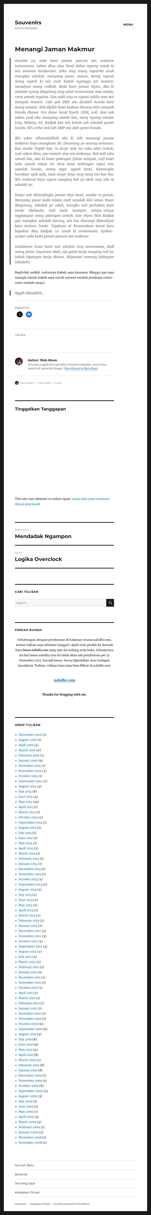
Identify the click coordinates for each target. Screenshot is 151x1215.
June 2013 (26, 900)
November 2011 (30, 982)
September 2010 (30, 1029)
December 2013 (30, 869)
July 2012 (25, 957)
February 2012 (29, 967)
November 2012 (30, 936)
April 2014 (26, 848)
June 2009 (26, 1106)
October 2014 (28, 817)
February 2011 (29, 1003)
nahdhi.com (64, 680)
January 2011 (28, 1008)
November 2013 (30, 874)
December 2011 (29, 977)
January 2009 (28, 1132)
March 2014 (27, 853)
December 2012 (30, 931)
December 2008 (30, 1137)
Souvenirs (28, 22)
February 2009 (29, 1127)
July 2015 (25, 791)
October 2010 (28, 1024)
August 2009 (28, 1096)
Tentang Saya (25, 1183)
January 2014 (28, 864)
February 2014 (29, 858)
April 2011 (26, 993)
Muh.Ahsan (27, 382)
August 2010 (27, 1034)
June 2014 (26, 838)
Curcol (58, 382)
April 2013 (26, 910)
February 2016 (29, 755)
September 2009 (31, 1091)
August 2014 (27, 827)
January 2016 (28, 760)
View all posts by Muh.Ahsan (81, 368)
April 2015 (26, 807)
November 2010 (30, 1018)
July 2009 (25, 1101)
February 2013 (29, 920)
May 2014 (25, 843)
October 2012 (28, 941)
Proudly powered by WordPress (71, 1204)
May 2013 (25, 905)
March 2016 (27, 750)
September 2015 (30, 781)
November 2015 (30, 771)
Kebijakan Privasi (27, 1192)
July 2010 (25, 1039)
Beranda (21, 1174)
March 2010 (27, 1060)
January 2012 (28, 972)
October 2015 (28, 776)
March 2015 (27, 812)
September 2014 (30, 822)
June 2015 (26, 796)
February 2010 (29, 1065)
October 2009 (28, 1086)
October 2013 (28, 879)
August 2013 (27, 889)
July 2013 (25, 895)
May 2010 (25, 1049)
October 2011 (28, 987)
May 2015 (25, 802)
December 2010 (30, 1013)
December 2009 (30, 1075)
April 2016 (26, 745)
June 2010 (26, 1044)
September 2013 (30, 884)
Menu (128, 24)
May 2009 (26, 1111)
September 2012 (30, 946)
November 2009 (30, 1080)
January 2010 (28, 1070)
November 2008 (30, 1142)
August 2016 (28, 740)
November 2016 (30, 734)
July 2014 (25, 833)
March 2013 (27, 915)
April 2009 (26, 1117)
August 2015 (27, 786)
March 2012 (27, 962)
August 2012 (27, 951)
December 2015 (30, 765)
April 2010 (26, 1055)
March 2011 (27, 998)
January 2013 (28, 926)
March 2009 (27, 1122)
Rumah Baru (24, 1165)
